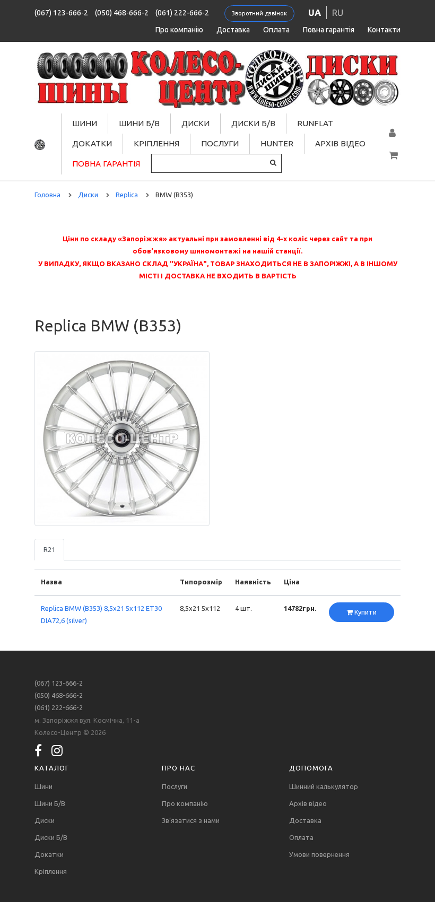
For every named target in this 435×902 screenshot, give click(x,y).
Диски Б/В (253, 123)
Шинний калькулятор (323, 786)
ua (314, 12)
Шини (84, 123)
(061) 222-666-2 (182, 12)
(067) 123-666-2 (61, 12)
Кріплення (156, 143)
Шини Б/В (139, 123)
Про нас (178, 768)
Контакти (384, 29)
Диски (195, 123)
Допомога (311, 768)
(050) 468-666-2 (122, 12)
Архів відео (340, 143)
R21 (49, 549)
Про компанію (179, 29)
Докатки (92, 143)
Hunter (276, 143)
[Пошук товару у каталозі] (273, 162)
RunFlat (315, 123)
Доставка (233, 29)
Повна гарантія (328, 29)
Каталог (51, 768)
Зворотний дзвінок (259, 13)
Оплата (276, 29)
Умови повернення (319, 854)
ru (337, 12)
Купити (365, 612)
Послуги (220, 143)
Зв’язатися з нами (191, 820)
